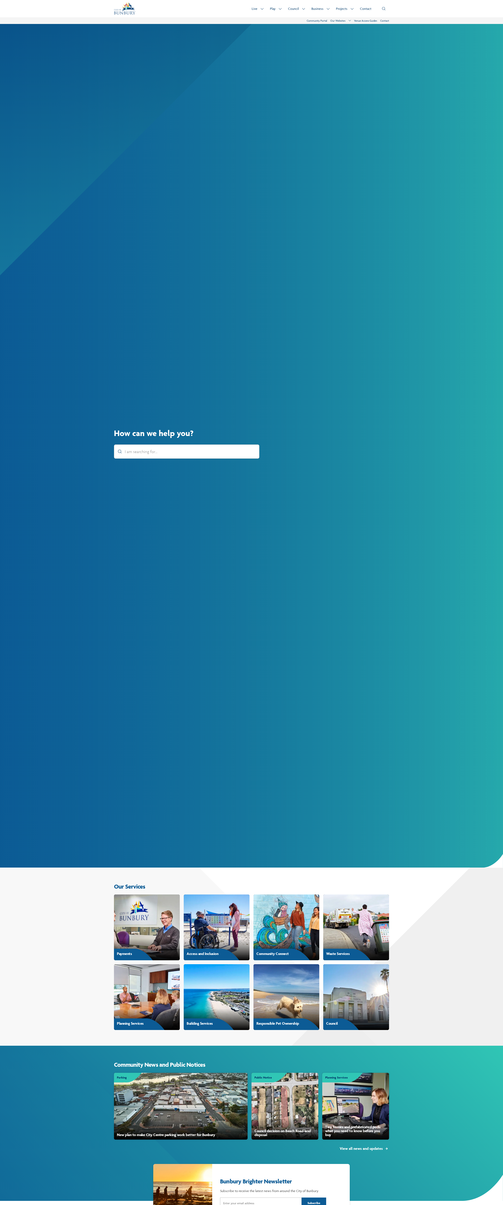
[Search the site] (383, 8)
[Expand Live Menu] (262, 9)
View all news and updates (361, 1148)
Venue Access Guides (365, 20)
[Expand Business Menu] (328, 9)
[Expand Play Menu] (280, 9)
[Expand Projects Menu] (352, 9)
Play (272, 9)
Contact (365, 9)
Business (317, 9)
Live (254, 9)
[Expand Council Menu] (303, 9)
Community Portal (317, 20)
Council (293, 9)
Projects (341, 9)
